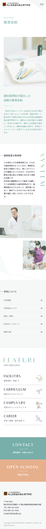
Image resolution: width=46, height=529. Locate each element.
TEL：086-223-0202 (11, 507)
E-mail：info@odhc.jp (12, 513)
